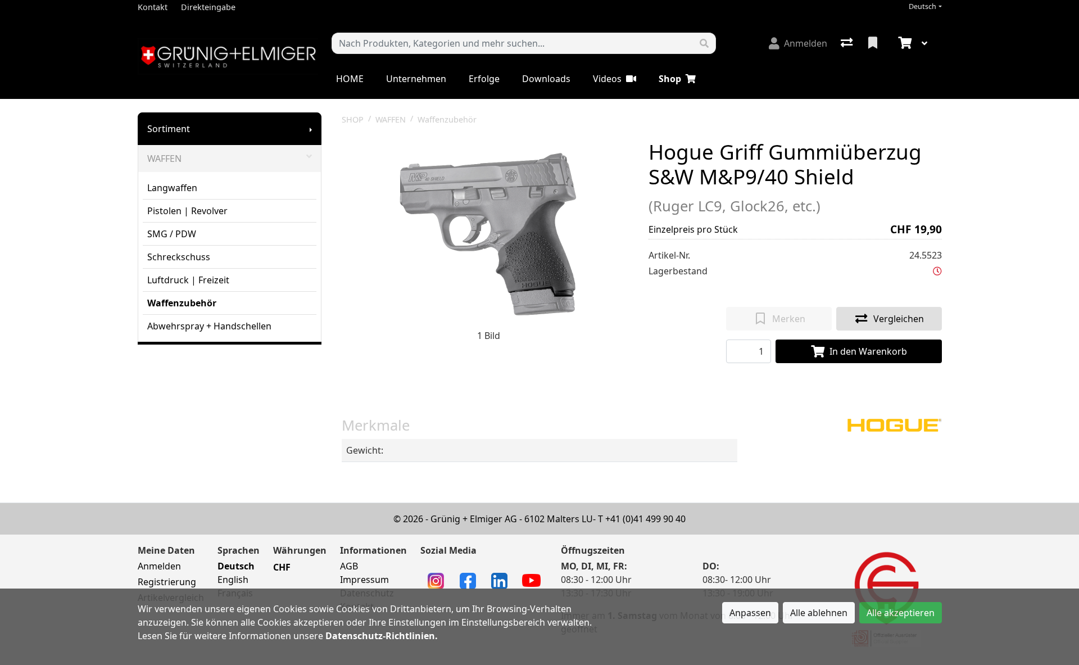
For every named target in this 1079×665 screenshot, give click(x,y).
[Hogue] (894, 424)
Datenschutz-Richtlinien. (381, 636)
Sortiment (168, 129)
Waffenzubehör (181, 303)
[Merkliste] (874, 43)
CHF (282, 567)
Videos (607, 79)
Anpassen (750, 613)
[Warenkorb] (904, 43)
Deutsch (922, 6)
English (232, 579)
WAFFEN (164, 158)
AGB (349, 566)
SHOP (353, 119)
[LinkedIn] (499, 580)
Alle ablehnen (818, 613)
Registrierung (167, 582)
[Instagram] (436, 580)
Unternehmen (416, 79)
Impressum (364, 579)
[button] (937, 271)
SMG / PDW (171, 234)
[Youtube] (531, 579)
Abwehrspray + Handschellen (209, 326)
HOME (350, 79)
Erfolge (484, 79)
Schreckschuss (178, 257)
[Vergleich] (848, 43)
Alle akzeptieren (901, 613)
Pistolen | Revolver (187, 211)
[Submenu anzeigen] (311, 128)
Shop (670, 79)
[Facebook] (468, 580)
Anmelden (159, 566)
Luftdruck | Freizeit (188, 280)
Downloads (546, 79)
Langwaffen (172, 188)
